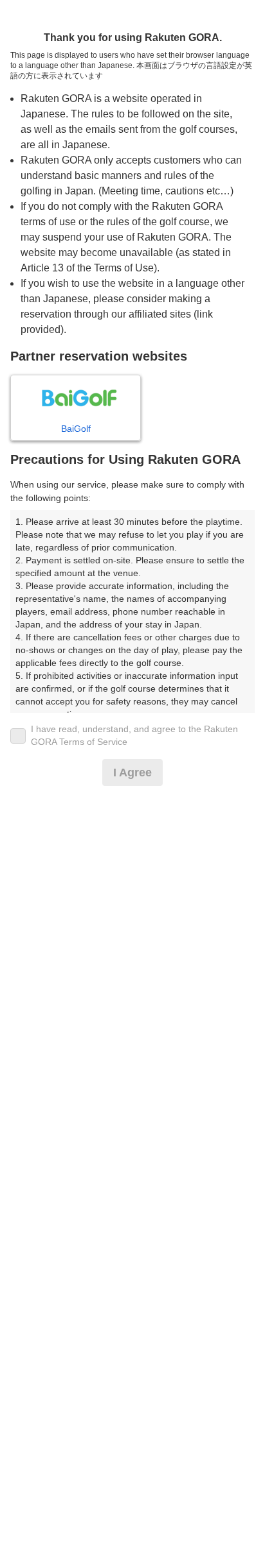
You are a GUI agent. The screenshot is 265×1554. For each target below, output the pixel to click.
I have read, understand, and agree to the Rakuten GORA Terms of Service (134, 735)
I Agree (132, 772)
